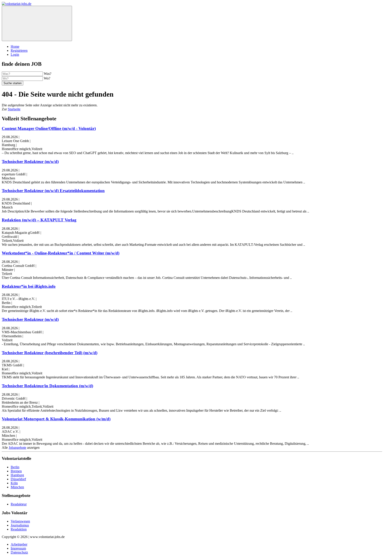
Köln (14, 483)
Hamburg (17, 475)
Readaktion (19, 529)
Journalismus (20, 525)
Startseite (14, 109)
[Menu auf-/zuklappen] (37, 23)
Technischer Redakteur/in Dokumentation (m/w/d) (47, 385)
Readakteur (19, 504)
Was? (47, 73)
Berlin (15, 467)
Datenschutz (19, 552)
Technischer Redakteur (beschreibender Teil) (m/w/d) (49, 352)
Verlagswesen (20, 521)
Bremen (16, 471)
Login (15, 54)
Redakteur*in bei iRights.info (29, 286)
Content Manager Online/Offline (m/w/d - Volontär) (49, 128)
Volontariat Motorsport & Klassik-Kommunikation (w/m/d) (56, 419)
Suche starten (13, 83)
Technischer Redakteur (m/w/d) (30, 161)
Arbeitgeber (19, 544)
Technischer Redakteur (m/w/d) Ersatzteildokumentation (53, 190)
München (17, 487)
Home (15, 46)
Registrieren (19, 50)
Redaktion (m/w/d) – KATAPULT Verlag (39, 220)
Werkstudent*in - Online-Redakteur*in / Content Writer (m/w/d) (60, 253)
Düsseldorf (18, 479)
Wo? (47, 78)
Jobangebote (17, 447)
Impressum (18, 548)
